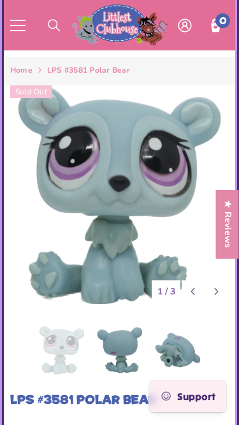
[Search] (54, 25)
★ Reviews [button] (228, 224)
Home (21, 70)
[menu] (17, 25)
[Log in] (185, 25)
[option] (119, 194)
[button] (193, 291)
